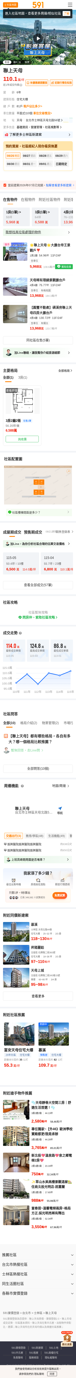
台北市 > (27, 1313)
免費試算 (60, 895)
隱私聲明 (39, 1374)
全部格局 (64, 370)
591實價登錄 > (12, 1313)
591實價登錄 (19, 1347)
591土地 (53, 1347)
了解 (66, 13)
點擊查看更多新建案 (59, 185)
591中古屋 (17, 1352)
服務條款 (34, 1357)
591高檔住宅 (51, 1352)
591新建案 (37, 1347)
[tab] (12, 532)
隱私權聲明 (51, 1357)
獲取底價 (66, 266)
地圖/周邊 (59, 786)
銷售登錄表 (63, 531)
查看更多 (38, 996)
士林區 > (39, 1313)
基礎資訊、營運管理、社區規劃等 (38, 127)
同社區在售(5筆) (38, 340)
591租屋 (33, 1352)
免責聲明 (18, 1357)
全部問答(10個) (38, 768)
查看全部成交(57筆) (38, 585)
